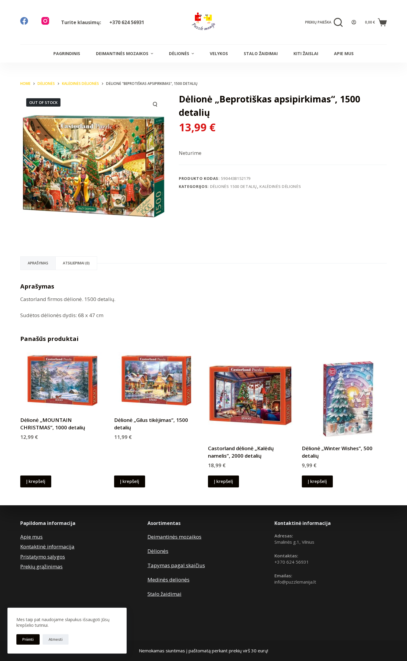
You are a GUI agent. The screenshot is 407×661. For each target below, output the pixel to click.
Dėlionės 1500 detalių (233, 186)
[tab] (38, 263)
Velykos (219, 53)
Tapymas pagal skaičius (176, 565)
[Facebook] (24, 21)
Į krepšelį (35, 481)
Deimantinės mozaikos (122, 53)
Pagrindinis (66, 53)
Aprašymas (38, 263)
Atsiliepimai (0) (76, 263)
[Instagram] (45, 21)
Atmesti (56, 639)
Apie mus (344, 53)
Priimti (28, 639)
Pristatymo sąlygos (42, 556)
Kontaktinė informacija (47, 546)
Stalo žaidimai (261, 53)
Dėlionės (179, 53)
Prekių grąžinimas (41, 566)
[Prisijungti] (354, 22)
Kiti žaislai (305, 53)
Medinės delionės (168, 579)
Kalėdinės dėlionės (280, 186)
